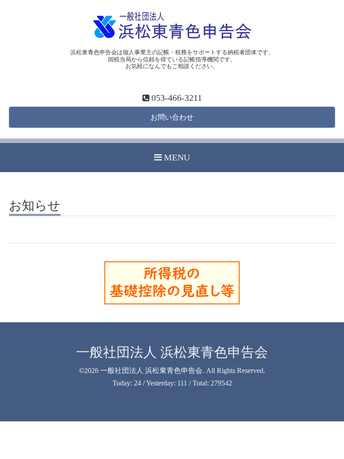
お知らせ (34, 205)
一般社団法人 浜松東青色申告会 (172, 352)
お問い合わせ (172, 117)
